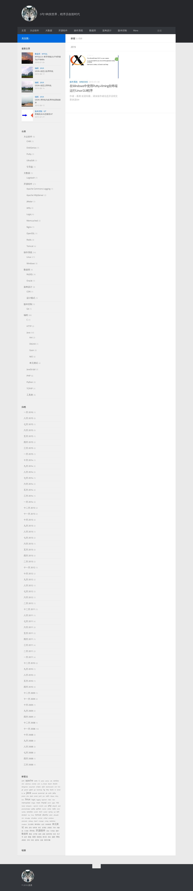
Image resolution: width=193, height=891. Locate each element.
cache (42, 781)
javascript (41, 793)
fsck (59, 787)
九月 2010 (28, 669)
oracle (41, 806)
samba (24, 812)
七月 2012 (28, 591)
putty (33, 809)
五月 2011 (28, 633)
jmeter (23, 796)
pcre (46, 806)
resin (58, 809)
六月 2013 (28, 543)
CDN (29, 291)
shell (40, 812)
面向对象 (47, 840)
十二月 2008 (29, 722)
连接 (41, 840)
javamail (34, 793)
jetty (54, 793)
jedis (49, 793)
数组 (30, 834)
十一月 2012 (29, 567)
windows (51, 818)
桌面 (43, 834)
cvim (38, 784)
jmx (28, 796)
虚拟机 (24, 840)
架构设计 (106, 30)
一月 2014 (28, 501)
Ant (30, 337)
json (31, 796)
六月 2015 (28, 430)
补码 (28, 840)
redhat (49, 809)
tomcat (38, 814)
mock (38, 802)
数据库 (92, 30)
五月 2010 (28, 681)
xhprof (35, 821)
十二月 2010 (29, 663)
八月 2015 (28, 418)
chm (23, 784)
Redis (29, 239)
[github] (55, 38)
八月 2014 (28, 472)
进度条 (37, 840)
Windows (83, 81)
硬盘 (29, 837)
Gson (31, 350)
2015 (73, 47)
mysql (43, 802)
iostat (58, 790)
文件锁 (35, 834)
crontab (34, 784)
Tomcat (30, 246)
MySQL (44, 53)
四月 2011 (28, 639)
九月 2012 (28, 579)
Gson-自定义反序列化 (44, 71)
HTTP (29, 326)
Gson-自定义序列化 (43, 85)
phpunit (55, 806)
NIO (31, 356)
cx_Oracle (44, 784)
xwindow (52, 821)
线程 (34, 837)
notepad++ (29, 806)
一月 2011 (28, 657)
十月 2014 (28, 460)
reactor (44, 809)
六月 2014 (28, 484)
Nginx (29, 227)
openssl (35, 806)
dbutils (55, 784)
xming (46, 821)
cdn (51, 781)
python (38, 809)
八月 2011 (28, 615)
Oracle (29, 280)
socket (45, 812)
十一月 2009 (29, 699)
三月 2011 (28, 645)
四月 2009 (28, 716)
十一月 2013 (29, 513)
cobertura (28, 784)
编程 (37, 68)
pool (59, 806)
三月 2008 (28, 764)
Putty (29, 154)
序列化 (32, 831)
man (53, 800)
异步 (47, 831)
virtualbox (34, 818)
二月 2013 (28, 561)
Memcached (32, 220)
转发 (32, 840)
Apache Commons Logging (38, 188)
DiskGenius (31, 147)
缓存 (49, 837)
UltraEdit (30, 160)
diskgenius (25, 787)
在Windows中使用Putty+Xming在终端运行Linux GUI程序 (93, 88)
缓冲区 (45, 837)
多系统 (44, 828)
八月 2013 (28, 531)
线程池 (39, 837)
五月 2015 (28, 436)
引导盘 (30, 166)
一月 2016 (28, 412)
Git (45, 111)
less (23, 800)
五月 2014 (28, 489)
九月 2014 (28, 466)
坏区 (39, 828)
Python (30, 382)
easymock (32, 787)
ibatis (52, 790)
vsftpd (45, 818)
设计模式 (31, 298)
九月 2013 (28, 525)
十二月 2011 (29, 609)
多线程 (49, 828)
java (28, 792)
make (49, 800)
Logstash (31, 177)
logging (38, 800)
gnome (26, 790)
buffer (36, 781)
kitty (56, 796)
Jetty (29, 207)
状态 (54, 834)
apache (29, 780)
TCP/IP (30, 388)
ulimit (50, 815)
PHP (29, 375)
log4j (33, 799)
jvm (44, 796)
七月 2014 (28, 478)
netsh (49, 803)
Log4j (29, 214)
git (22, 790)
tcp (29, 815)
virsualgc (27, 818)
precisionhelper (26, 809)
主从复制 (30, 824)
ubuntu (45, 814)
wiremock (24, 821)
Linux (29, 257)
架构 (39, 834)
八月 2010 (28, 675)
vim (23, 818)
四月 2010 (28, 686)
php (49, 805)
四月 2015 (28, 442)
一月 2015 (28, 454)
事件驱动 (37, 824)
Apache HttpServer (35, 195)
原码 (26, 828)
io (55, 790)
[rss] (59, 38)
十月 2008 (28, 734)
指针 (57, 831)
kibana (52, 796)
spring (50, 812)
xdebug (30, 821)
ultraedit (56, 815)
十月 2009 (28, 704)
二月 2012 (28, 603)
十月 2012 (28, 573)
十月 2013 (28, 519)
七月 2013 (28, 537)
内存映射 (48, 824)
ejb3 (43, 787)
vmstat (40, 818)
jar (24, 793)
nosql (23, 806)
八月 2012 (28, 585)
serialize (30, 812)
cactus (47, 781)
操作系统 (78, 30)
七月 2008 (28, 752)
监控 (25, 837)
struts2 (24, 815)
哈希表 (35, 828)
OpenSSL (31, 233)
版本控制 (122, 30)
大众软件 (34, 30)
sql (54, 812)
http (47, 790)
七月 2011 (28, 621)
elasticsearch (49, 787)
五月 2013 (28, 549)
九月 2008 (28, 740)
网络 (58, 837)
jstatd (36, 796)
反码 (30, 828)
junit (40, 796)
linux (27, 799)
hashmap (39, 790)
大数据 (48, 30)
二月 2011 (28, 651)
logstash (44, 800)
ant (23, 780)
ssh (58, 811)
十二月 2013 (29, 507)
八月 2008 (28, 746)
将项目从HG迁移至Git (44, 114)
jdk (46, 793)
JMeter (30, 201)
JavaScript (31, 369)
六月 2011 (28, 627)
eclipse (38, 787)
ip (22, 793)
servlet (36, 812)
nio (57, 802)
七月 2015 (28, 424)
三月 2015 (28, 448)
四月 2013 (28, 555)
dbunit (50, 784)
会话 (42, 824)
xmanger (41, 821)
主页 (23, 30)
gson (31, 789)
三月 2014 (28, 495)
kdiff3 (47, 796)
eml (56, 787)
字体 (54, 828)
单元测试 (33, 363)
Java (42, 68)
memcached (26, 802)
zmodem (24, 824)
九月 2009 (28, 710)
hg (44, 789)
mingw (33, 803)
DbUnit (32, 343)
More (135, 30)
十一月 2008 (29, 728)
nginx (53, 803)
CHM (29, 141)
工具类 (30, 394)
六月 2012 (28, 597)
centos (56, 780)
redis (54, 809)
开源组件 (63, 30)
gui (35, 790)
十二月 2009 (29, 693)
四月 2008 (28, 758)
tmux (32, 815)
